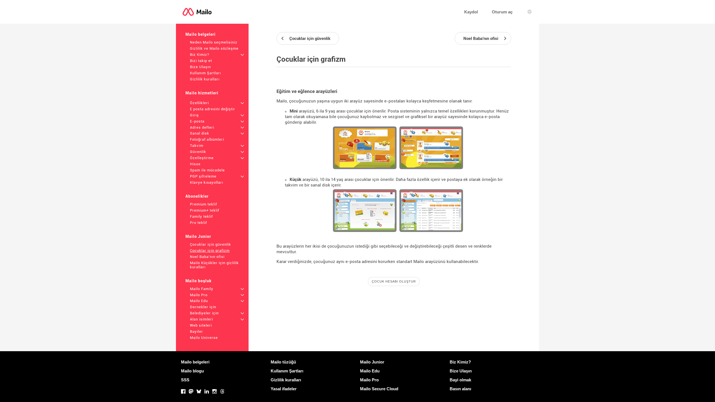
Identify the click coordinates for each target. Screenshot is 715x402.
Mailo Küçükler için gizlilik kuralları (214, 265)
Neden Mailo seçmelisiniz (213, 42)
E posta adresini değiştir (212, 109)
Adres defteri (202, 127)
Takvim (196, 145)
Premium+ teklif (204, 210)
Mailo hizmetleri (201, 93)
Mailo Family (201, 289)
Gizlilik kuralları (205, 79)
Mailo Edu (199, 301)
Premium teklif (203, 204)
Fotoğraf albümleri (207, 139)
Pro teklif (198, 223)
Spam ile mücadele (207, 170)
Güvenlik (198, 152)
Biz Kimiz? (199, 54)
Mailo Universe (204, 338)
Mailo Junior (198, 236)
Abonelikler (197, 196)
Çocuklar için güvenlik (210, 244)
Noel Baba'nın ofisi (207, 257)
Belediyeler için (204, 313)
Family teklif (201, 216)
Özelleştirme (202, 158)
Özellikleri (199, 103)
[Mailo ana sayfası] (197, 12)
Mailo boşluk (198, 281)
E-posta (197, 121)
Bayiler (196, 331)
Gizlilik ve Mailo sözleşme (214, 48)
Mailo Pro (199, 295)
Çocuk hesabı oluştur (394, 281)
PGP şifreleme (203, 176)
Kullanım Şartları (205, 73)
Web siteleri (201, 325)
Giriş (194, 115)
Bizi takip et (201, 61)
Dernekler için (203, 307)
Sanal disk (199, 133)
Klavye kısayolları (206, 182)
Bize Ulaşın (200, 67)
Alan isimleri (201, 319)
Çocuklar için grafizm (210, 250)
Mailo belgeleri (200, 34)
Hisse (195, 164)
